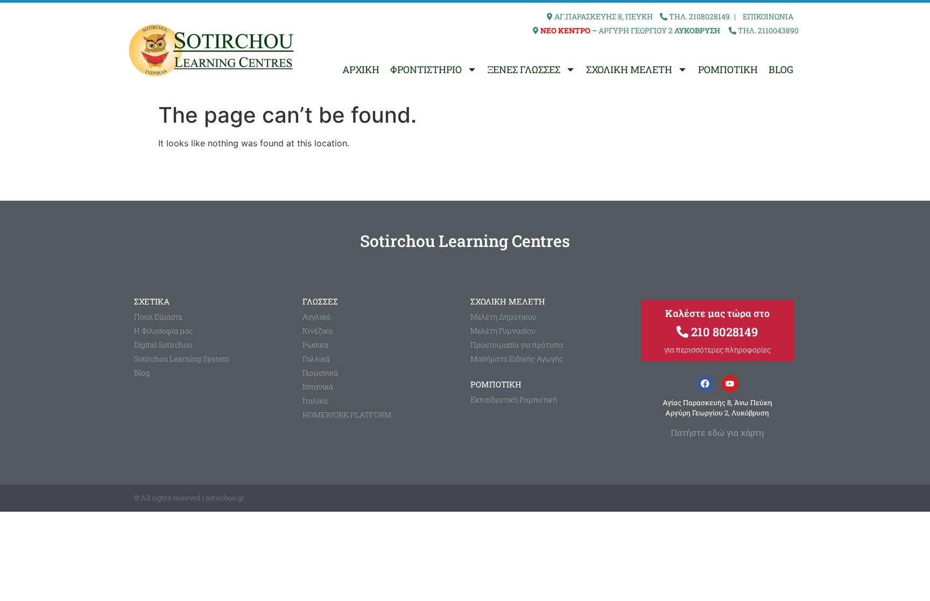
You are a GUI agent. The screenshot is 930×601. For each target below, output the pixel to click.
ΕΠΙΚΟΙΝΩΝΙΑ (768, 16)
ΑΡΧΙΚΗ (360, 69)
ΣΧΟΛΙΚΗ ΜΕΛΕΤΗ (629, 69)
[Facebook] (705, 383)
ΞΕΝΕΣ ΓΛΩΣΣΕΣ (524, 69)
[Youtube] (729, 383)
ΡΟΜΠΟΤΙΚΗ (728, 69)
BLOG (781, 69)
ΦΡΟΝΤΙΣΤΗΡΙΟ (426, 69)
